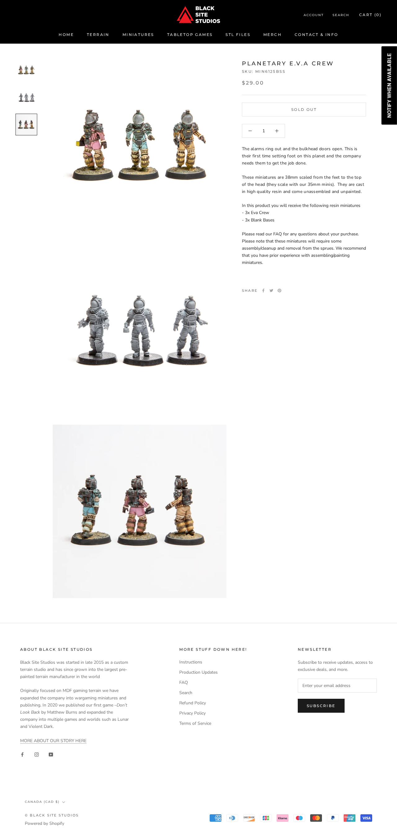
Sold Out (304, 109)
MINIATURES (138, 34)
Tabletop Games (190, 34)
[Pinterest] (279, 290)
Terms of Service (195, 723)
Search (340, 15)
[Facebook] (263, 290)
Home (66, 34)
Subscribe (321, 705)
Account (314, 15)
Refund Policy (192, 703)
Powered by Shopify (44, 823)
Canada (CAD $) (42, 802)
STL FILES (237, 34)
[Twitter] (271, 290)
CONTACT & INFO (316, 34)
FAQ (183, 682)
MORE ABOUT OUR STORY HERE (53, 741)
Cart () (370, 14)
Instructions (190, 662)
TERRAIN (98, 34)
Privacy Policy (192, 713)
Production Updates (198, 672)
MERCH (272, 34)
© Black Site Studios (52, 815)
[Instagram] (36, 754)
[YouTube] (51, 754)
